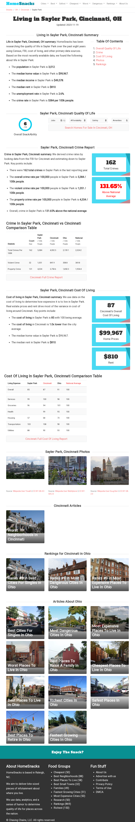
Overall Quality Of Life (108, 48)
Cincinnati (25, 10)
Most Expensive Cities (67, 796)
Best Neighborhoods (66, 776)
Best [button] (53, 3)
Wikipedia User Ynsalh (22, 491)
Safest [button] (62, 3)
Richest (58, 807)
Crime (99, 52)
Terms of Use (103, 788)
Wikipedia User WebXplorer (66, 491)
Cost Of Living (104, 56)
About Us (123, 3)
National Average (73, 383)
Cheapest (59, 772)
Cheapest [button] (74, 3)
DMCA (99, 792)
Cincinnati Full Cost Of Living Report (46, 438)
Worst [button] (86, 3)
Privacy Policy (104, 784)
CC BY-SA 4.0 (38, 491)
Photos (100, 60)
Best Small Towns (64, 784)
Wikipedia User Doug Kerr (107, 491)
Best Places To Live (65, 780)
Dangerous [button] (97, 3)
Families (59, 788)
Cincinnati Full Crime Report (46, 277)
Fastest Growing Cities (67, 792)
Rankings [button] (111, 3)
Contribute (102, 780)
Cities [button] (44, 3)
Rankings (101, 64)
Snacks (20, 3)
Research (59, 799)
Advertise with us (106, 776)
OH (16, 10)
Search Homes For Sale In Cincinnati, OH (88, 127)
